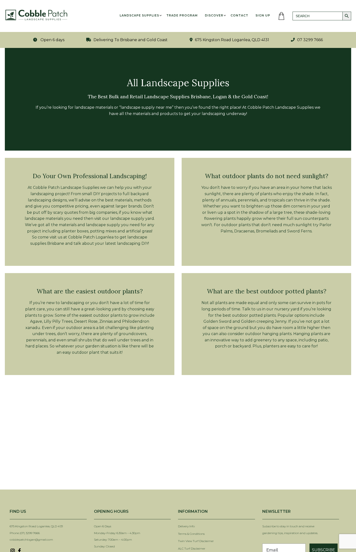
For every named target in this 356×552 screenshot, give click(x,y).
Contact (239, 15)
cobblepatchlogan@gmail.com (31, 539)
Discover (214, 15)
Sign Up (262, 15)
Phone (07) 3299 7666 (25, 533)
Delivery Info (186, 526)
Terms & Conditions (191, 534)
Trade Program (182, 15)
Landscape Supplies (139, 15)
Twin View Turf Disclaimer (196, 541)
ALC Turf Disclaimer (191, 548)
